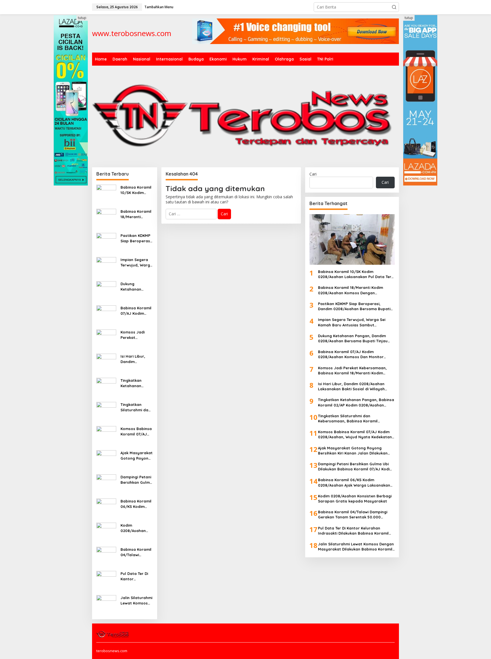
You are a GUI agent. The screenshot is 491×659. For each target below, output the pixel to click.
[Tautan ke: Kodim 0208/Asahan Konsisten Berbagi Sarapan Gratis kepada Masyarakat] (106, 532)
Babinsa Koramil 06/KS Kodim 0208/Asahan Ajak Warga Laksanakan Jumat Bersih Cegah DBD (135, 504)
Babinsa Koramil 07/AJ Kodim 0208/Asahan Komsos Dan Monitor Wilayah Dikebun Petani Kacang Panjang (136, 311)
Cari (313, 174)
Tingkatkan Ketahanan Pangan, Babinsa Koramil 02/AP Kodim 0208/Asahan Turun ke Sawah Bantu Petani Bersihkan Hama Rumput (136, 383)
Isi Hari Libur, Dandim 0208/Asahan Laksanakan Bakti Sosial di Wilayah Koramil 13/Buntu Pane (135, 359)
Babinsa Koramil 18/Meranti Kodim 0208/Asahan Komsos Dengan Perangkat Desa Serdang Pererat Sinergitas (136, 214)
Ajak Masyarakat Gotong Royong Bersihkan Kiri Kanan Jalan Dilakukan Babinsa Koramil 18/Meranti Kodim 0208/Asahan (136, 455)
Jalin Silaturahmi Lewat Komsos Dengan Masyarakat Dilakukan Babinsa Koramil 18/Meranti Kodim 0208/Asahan (136, 600)
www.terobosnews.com (131, 33)
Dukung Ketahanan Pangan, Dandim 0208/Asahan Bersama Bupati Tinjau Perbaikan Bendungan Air (136, 286)
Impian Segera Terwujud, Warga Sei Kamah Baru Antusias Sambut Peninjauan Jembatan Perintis (136, 262)
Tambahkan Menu (158, 7)
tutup (82, 17)
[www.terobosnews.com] (113, 633)
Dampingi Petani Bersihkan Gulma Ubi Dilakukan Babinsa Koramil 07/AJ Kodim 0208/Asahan (136, 480)
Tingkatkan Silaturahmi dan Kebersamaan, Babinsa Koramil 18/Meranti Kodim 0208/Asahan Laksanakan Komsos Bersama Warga (135, 407)
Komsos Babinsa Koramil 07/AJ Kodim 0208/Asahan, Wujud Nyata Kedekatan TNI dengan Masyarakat (136, 431)
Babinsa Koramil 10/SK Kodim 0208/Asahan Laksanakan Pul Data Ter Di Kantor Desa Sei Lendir (135, 190)
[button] (394, 7)
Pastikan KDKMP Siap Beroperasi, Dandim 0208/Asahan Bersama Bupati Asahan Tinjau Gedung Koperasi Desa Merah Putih (136, 238)
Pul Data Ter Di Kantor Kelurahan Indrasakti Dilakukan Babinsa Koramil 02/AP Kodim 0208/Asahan (135, 576)
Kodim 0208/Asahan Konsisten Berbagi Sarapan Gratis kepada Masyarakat (135, 528)
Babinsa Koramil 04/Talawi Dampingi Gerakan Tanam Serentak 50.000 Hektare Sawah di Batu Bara (136, 552)
